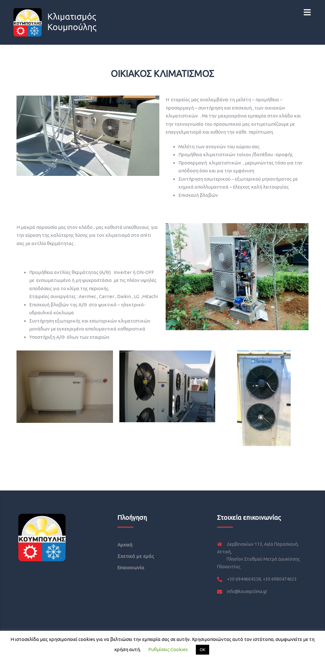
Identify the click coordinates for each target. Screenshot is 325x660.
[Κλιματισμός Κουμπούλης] (55, 21)
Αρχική (125, 544)
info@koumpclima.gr (247, 591)
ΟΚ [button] (202, 649)
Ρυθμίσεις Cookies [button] (168, 649)
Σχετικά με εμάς (135, 556)
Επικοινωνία (130, 567)
